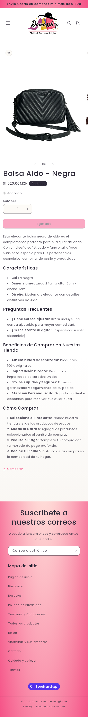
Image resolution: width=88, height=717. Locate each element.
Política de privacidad (50, 706)
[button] (8, 22)
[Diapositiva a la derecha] (53, 164)
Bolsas (13, 633)
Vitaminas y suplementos (27, 642)
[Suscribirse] (75, 551)
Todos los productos (23, 623)
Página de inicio (20, 577)
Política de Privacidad (24, 605)
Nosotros (15, 596)
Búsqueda (15, 586)
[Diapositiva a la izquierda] (34, 164)
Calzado (14, 651)
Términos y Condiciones (26, 614)
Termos (14, 670)
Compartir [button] (15, 469)
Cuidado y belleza (22, 661)
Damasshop (39, 701)
